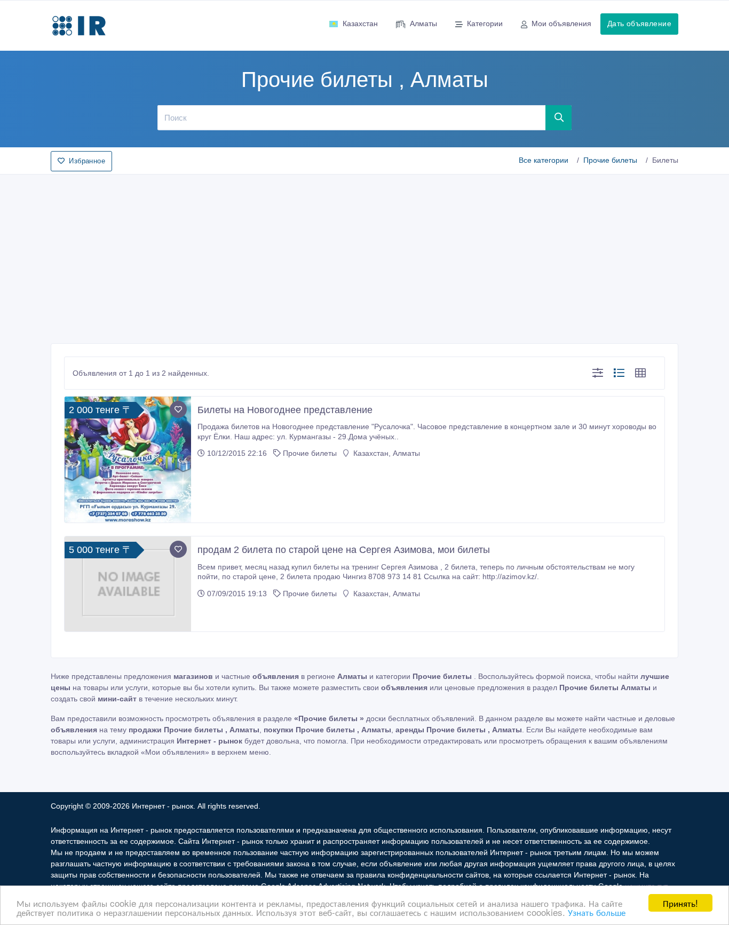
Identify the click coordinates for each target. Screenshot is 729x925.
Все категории (543, 160)
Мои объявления (561, 23)
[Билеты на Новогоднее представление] (128, 460)
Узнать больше (596, 912)
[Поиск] (558, 117)
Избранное (87, 161)
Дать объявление (639, 23)
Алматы (423, 23)
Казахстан (360, 23)
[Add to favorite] (178, 409)
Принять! (680, 903)
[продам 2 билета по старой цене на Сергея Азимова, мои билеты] (128, 583)
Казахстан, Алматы (385, 453)
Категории (485, 23)
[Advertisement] (364, 255)
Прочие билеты (610, 160)
